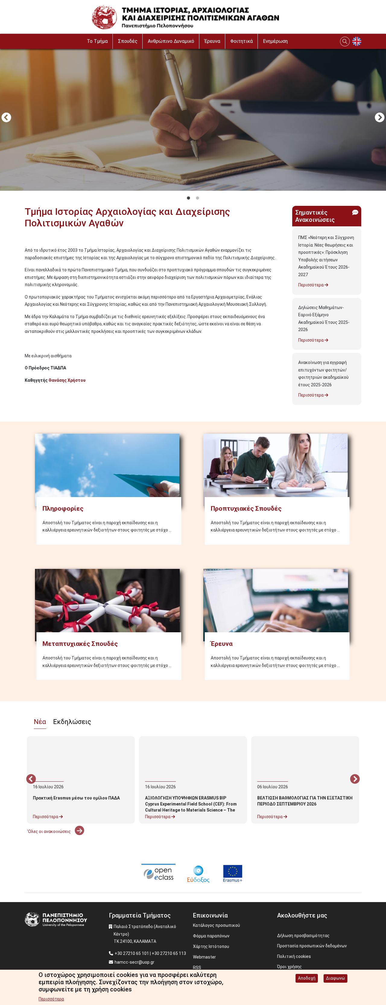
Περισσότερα (311, 284)
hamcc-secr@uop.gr (134, 962)
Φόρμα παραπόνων (211, 935)
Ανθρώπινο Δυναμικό (171, 41)
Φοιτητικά (241, 41)
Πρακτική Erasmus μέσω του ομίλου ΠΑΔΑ (76, 798)
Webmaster (204, 957)
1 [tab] (188, 198)
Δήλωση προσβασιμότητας (303, 935)
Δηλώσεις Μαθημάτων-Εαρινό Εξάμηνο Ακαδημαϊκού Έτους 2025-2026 (324, 318)
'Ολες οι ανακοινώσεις (49, 831)
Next (379, 118)
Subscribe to (27, 391)
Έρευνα (212, 41)
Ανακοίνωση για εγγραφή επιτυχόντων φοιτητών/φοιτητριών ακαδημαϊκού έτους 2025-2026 (323, 373)
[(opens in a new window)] (158, 873)
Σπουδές (128, 41)
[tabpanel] (193, 118)
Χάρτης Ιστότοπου (211, 946)
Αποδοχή (306, 978)
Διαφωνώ (335, 978)
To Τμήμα (97, 41)
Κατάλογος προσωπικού (216, 925)
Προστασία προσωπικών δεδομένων (312, 945)
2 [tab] (198, 198)
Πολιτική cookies (294, 956)
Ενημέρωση (275, 41)
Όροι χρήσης (289, 966)
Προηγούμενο (6, 118)
